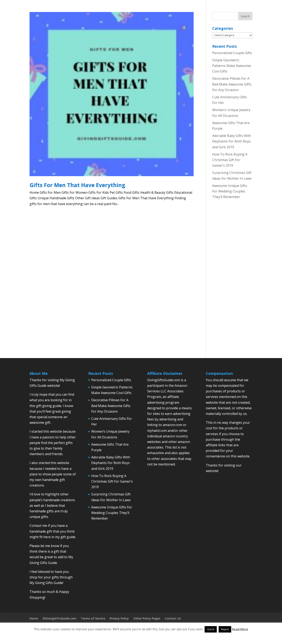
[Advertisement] (232, 282)
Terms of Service (93, 618)
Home (34, 618)
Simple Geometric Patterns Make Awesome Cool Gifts (231, 66)
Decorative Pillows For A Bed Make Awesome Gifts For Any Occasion (231, 84)
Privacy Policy (119, 618)
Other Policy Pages (146, 618)
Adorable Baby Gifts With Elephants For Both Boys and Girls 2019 (231, 141)
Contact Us (173, 618)
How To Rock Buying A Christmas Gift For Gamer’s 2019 (229, 160)
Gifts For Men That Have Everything (77, 185)
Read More (240, 629)
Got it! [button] (210, 629)
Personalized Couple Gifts (232, 53)
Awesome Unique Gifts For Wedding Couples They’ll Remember (229, 191)
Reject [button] (225, 629)
